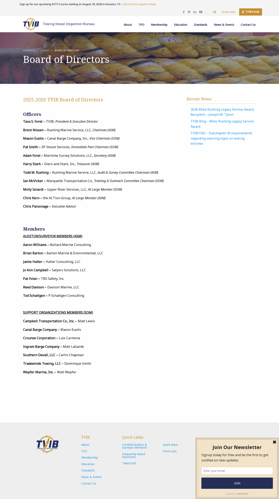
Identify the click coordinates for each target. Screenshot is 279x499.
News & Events (224, 25)
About (128, 25)
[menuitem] (128, 22)
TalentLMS (129, 463)
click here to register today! (139, 4)
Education (180, 25)
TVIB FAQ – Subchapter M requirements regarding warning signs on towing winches (221, 138)
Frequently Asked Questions (133, 455)
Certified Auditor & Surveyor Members (134, 446)
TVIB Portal (252, 11)
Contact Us (248, 25)
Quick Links (229, 12)
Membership (159, 25)
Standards (200, 25)
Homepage (29, 50)
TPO (141, 25)
